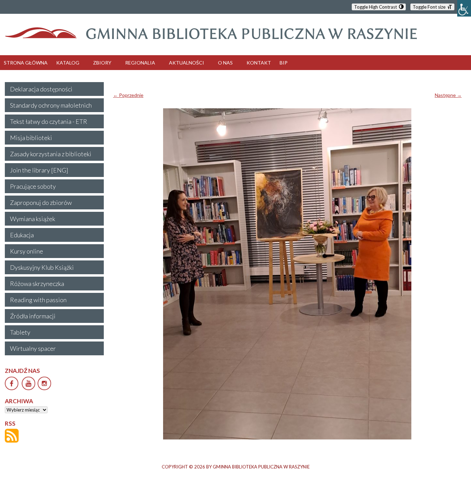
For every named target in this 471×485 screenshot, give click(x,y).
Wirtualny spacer (33, 348)
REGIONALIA (140, 63)
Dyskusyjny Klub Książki (42, 267)
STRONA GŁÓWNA (26, 63)
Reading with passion (38, 300)
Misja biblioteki (31, 137)
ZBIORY (102, 63)
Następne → (448, 95)
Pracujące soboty (33, 186)
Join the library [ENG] (39, 170)
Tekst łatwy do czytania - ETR (48, 121)
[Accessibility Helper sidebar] (464, 8)
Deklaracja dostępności (41, 89)
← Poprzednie (128, 95)
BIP (284, 63)
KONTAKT (259, 63)
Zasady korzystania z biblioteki (50, 154)
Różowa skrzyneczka (37, 283)
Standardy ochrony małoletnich (51, 105)
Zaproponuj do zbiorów (41, 202)
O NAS (225, 63)
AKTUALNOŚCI (186, 63)
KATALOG (67, 63)
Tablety (20, 332)
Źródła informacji (33, 316)
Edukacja (22, 235)
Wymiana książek (32, 218)
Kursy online (26, 251)
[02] (287, 273)
